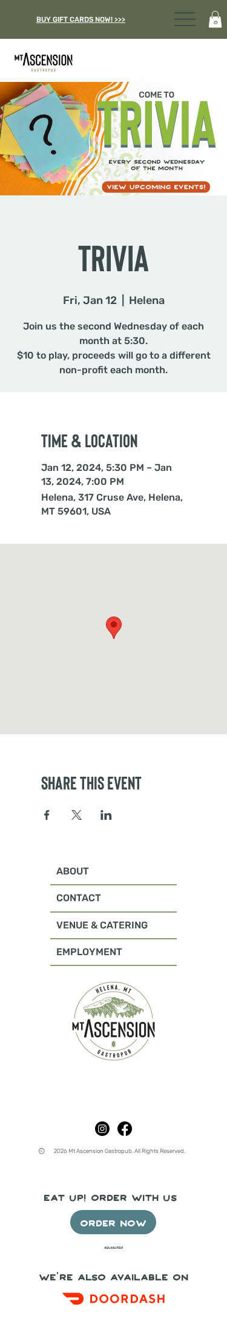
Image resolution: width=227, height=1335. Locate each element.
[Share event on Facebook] (47, 815)
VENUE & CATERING (102, 925)
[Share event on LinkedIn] (106, 815)
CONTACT (78, 898)
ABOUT (72, 871)
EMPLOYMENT (89, 952)
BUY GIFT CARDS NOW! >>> (80, 19)
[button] (215, 19)
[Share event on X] (76, 815)
